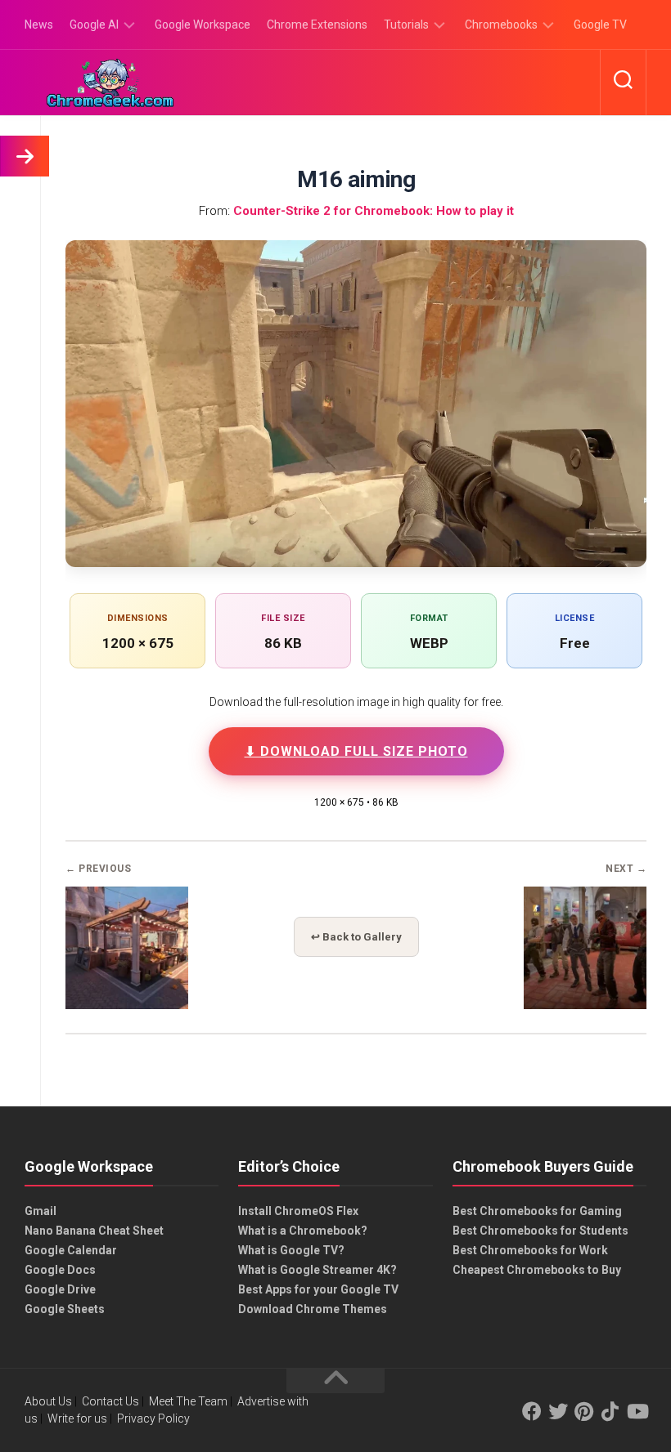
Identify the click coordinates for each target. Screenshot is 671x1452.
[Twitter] (558, 1411)
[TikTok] (610, 1411)
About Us (48, 1401)
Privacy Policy (153, 1418)
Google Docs (60, 1269)
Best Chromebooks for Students (540, 1230)
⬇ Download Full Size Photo (356, 751)
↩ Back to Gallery (356, 937)
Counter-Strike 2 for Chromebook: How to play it (373, 210)
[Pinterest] (584, 1411)
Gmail (40, 1210)
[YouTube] (636, 1411)
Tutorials (406, 24)
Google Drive (60, 1289)
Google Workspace (202, 24)
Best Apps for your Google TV (318, 1289)
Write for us (77, 1418)
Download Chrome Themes (312, 1309)
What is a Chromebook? (302, 1230)
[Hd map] (126, 1004)
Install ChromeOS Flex (298, 1210)
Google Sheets (65, 1309)
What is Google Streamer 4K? (317, 1269)
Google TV (600, 24)
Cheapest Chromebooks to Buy (537, 1269)
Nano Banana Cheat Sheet (94, 1230)
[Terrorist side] (585, 1004)
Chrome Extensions (317, 24)
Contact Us (110, 1401)
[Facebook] (532, 1411)
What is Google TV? (291, 1250)
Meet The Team (188, 1401)
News (39, 24)
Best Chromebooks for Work (530, 1250)
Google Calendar (71, 1250)
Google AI (94, 24)
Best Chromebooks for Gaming (537, 1210)
